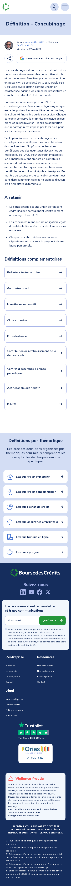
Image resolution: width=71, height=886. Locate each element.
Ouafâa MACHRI (25, 45)
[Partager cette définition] (8, 58)
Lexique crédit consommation (36, 491)
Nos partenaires (45, 671)
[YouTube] (31, 592)
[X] (48, 592)
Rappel (9, 682)
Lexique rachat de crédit (32, 506)
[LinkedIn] (23, 592)
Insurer (11, 403)
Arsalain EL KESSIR (34, 42)
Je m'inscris (49, 620)
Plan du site (11, 715)
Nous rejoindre (13, 676)
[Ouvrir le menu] (65, 7)
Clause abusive (17, 320)
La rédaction (12, 671)
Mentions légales (14, 699)
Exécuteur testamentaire (23, 272)
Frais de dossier (17, 336)
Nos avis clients (45, 665)
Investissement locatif (21, 304)
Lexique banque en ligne (32, 537)
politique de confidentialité (21, 645)
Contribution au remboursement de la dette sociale (31, 353)
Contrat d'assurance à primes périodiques (26, 371)
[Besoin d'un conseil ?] (54, 7)
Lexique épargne (27, 552)
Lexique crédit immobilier (33, 476)
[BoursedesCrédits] (35, 572)
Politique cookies (14, 710)
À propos (10, 665)
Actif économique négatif (23, 388)
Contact (41, 682)
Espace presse (45, 676)
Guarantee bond (18, 288)
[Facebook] (39, 592)
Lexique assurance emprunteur (37, 522)
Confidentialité (13, 704)
